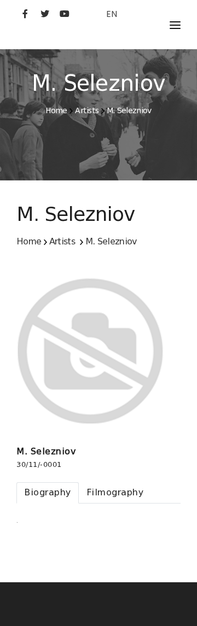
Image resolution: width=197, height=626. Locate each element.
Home (56, 110)
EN (111, 14)
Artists (87, 110)
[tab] (47, 493)
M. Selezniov (129, 110)
